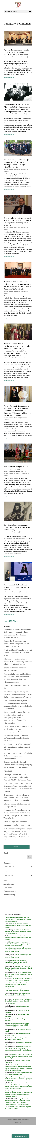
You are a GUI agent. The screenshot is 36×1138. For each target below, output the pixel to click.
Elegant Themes (16, 1120)
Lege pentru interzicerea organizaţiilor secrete (18, 1043)
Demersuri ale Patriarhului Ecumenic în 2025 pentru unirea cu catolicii (17, 587)
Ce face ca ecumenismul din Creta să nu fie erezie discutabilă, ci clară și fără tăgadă (17, 738)
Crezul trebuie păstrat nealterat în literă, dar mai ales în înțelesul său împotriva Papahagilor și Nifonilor (17, 221)
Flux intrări (8, 887)
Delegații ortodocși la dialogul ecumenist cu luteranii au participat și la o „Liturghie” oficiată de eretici (17, 163)
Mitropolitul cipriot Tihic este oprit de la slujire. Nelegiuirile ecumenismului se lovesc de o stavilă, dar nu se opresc (18, 1049)
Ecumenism (24, 57)
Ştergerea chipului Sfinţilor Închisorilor (17, 1061)
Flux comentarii (10, 891)
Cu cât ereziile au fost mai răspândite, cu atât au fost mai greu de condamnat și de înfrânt (18, 729)
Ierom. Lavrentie (9, 57)
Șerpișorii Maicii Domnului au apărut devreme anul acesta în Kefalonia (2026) (18, 653)
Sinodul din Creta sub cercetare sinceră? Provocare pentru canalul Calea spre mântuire (17, 52)
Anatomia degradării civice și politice (18, 825)
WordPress (18, 1122)
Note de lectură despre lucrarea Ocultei (17, 1034)
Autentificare (9, 884)
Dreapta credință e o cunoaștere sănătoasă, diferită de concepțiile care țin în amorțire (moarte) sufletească (18, 694)
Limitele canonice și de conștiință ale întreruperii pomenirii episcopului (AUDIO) (17, 747)
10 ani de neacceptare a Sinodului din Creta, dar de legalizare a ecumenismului (18, 756)
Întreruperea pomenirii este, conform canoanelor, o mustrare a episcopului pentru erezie (18, 1078)
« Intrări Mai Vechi (11, 621)
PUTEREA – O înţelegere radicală (18, 1030)
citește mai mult (9, 77)
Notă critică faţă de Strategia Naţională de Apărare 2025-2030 (18, 1107)
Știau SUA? (8, 771)
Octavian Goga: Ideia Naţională (15, 822)
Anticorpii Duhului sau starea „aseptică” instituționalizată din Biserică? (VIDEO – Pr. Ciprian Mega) (17, 777)
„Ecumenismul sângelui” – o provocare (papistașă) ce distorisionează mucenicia (16, 469)
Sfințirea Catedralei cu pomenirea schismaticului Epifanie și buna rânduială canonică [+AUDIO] (17, 1025)
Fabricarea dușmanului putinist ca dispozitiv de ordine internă (16, 1039)
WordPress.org (9, 894)
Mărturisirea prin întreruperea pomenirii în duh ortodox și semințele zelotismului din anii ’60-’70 (18, 661)
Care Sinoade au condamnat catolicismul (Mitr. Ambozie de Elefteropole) (17, 527)
